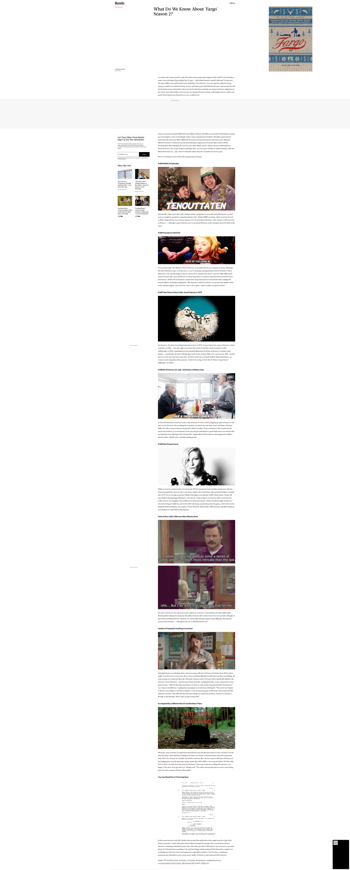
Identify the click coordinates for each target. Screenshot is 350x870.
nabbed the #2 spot (183, 80)
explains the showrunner (187, 688)
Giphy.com (205, 863)
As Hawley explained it (178, 282)
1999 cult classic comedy (204, 504)
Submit (144, 154)
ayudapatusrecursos (214, 860)
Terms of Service (144, 157)
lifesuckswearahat (188, 863)
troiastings (191, 860)
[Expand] (334, 841)
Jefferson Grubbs (120, 69)
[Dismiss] (347, 841)
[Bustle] (119, 3)
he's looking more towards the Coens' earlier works (176, 761)
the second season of (191, 157)
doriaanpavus (201, 860)
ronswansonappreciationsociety (169, 863)
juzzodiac (182, 860)
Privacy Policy (122, 159)
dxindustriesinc (172, 860)
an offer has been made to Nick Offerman (207, 619)
